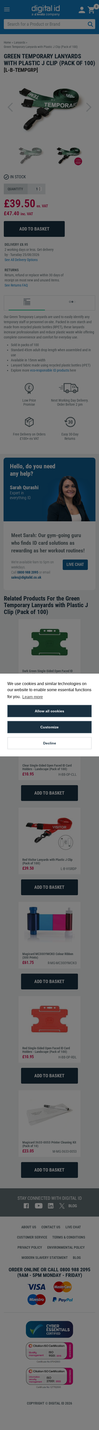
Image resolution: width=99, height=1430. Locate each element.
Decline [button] (49, 743)
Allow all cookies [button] (49, 711)
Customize (49, 727)
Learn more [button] (32, 697)
